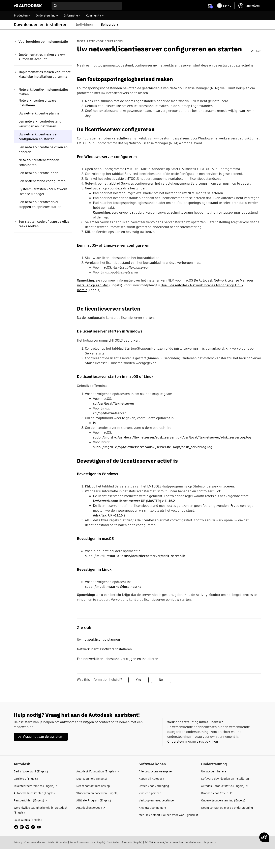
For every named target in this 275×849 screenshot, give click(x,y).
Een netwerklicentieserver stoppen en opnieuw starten (40, 204)
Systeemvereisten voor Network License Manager (43, 191)
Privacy (18, 842)
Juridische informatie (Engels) (124, 842)
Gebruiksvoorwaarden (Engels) (87, 842)
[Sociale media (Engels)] (27, 826)
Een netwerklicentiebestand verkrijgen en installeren (40, 124)
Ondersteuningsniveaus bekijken (192, 741)
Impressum (210, 842)
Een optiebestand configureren (42, 181)
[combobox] (87, 6)
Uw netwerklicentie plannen (40, 113)
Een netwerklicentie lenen (38, 173)
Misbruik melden (57, 842)
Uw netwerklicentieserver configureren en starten (38, 136)
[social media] (27, 827)
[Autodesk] (28, 5)
